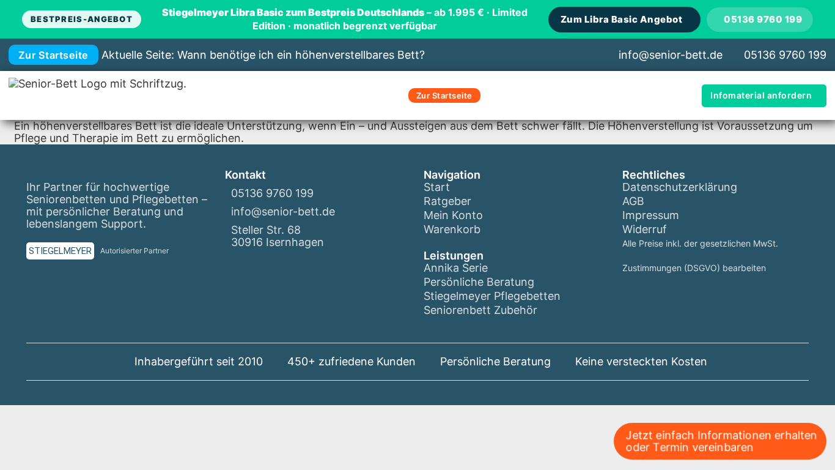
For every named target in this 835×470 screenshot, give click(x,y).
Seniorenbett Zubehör (480, 310)
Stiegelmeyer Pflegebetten (492, 296)
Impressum (650, 215)
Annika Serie (456, 268)
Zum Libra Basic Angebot (622, 19)
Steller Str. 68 (266, 229)
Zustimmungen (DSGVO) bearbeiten (694, 268)
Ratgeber (447, 201)
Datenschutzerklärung (679, 187)
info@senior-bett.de (671, 54)
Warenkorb (452, 229)
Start (437, 187)
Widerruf (644, 229)
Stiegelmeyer (60, 250)
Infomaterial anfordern (761, 95)
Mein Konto (453, 215)
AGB (633, 201)
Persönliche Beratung (479, 282)
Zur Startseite (53, 55)
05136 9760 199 (763, 19)
